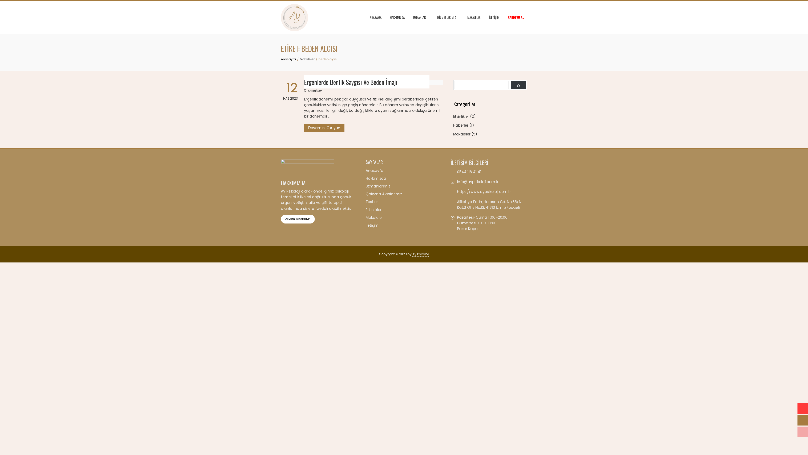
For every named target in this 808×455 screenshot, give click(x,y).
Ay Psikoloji (420, 254)
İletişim (494, 17)
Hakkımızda (397, 17)
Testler (372, 201)
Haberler (460, 125)
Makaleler (474, 17)
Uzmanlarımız (378, 186)
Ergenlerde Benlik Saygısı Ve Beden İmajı (350, 82)
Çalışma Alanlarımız (384, 194)
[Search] (518, 85)
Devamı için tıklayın (298, 219)
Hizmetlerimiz (446, 17)
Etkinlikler (461, 116)
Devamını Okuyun (324, 127)
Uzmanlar (419, 17)
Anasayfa (375, 17)
